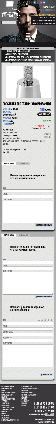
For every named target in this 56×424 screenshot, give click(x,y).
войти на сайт (49, 7)
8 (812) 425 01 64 (38, 21)
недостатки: (7, 337)
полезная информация (45, 15)
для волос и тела (6, 409)
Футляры (4, 401)
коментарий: (7, 199)
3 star (45, 320)
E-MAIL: (5, 194)
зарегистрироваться (46, 10)
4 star (48, 320)
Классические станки (8, 393)
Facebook (38, 2)
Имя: (4, 188)
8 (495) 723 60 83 (44, 18)
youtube (41, 2)
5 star (51, 320)
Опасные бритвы (6, 389)
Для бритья (5, 403)
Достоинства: (8, 332)
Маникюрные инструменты (10, 420)
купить (42, 114)
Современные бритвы (8, 399)
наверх (50, 414)
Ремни (3, 391)
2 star (42, 320)
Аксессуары (5, 418)
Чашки (3, 414)
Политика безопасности (29, 395)
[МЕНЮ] (28, 35)
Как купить (25, 391)
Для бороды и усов (7, 407)
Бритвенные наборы (7, 395)
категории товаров (28, 48)
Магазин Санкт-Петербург (29, 389)
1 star (39, 320)
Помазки (4, 397)
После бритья (5, 405)
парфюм (4, 412)
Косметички (5, 416)
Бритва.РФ (10, 9)
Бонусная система (27, 393)
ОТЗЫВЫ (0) (23, 163)
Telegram (44, 2)
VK (34, 2)
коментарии (9, 163)
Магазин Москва (27, 387)
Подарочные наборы (7, 387)
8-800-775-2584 (36, 24)
